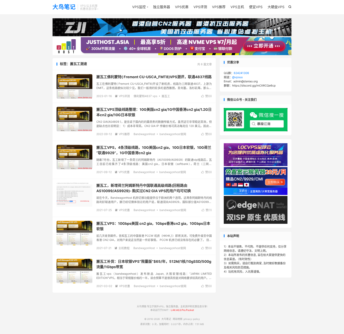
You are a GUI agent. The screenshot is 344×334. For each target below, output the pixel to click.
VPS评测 (200, 7)
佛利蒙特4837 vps (145, 96)
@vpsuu (237, 77)
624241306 (241, 73)
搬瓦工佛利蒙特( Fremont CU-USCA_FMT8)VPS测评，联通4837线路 (154, 77)
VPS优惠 (182, 7)
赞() (206, 96)
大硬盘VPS (276, 7)
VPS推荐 (219, 7)
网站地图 (177, 318)
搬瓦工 (166, 96)
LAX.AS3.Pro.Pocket (182, 310)
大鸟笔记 (64, 7)
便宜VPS (256, 7)
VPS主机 (237, 7)
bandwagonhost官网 (172, 134)
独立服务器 (161, 7)
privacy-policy (192, 318)
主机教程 (122, 248)
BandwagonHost (144, 134)
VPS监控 (139, 7)
